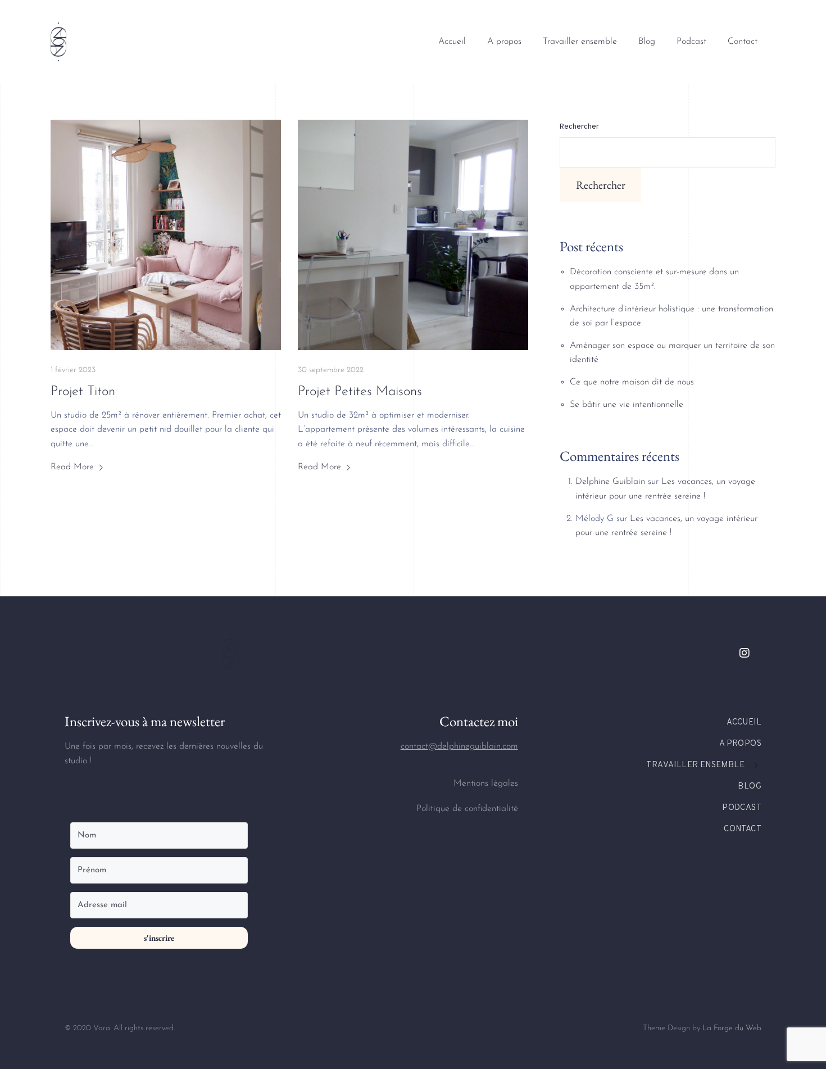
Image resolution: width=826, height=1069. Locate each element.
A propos (504, 41)
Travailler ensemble (580, 41)
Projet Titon (83, 391)
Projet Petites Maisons (360, 391)
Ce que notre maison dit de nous (632, 382)
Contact (742, 41)
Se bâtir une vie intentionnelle (626, 404)
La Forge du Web (731, 1028)
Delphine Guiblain (610, 481)
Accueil (452, 41)
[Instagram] (744, 653)
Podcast (691, 41)
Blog (646, 41)
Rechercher (579, 127)
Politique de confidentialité (467, 808)
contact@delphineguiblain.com (459, 746)
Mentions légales (485, 783)
